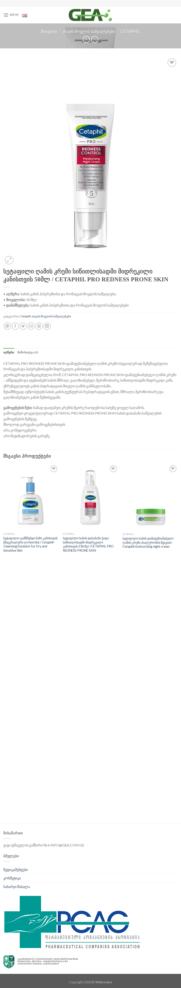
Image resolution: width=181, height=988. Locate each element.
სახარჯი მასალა (16, 886)
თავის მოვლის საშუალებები (89, 31)
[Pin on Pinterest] (39, 326)
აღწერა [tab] (8, 352)
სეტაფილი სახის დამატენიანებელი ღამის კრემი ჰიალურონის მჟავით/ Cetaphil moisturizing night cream (148, 542)
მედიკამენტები (15, 869)
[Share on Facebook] (15, 326)
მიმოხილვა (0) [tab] (27, 352)
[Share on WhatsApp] (7, 326)
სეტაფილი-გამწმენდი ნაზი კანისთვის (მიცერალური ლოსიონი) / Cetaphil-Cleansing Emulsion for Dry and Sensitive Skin (30, 544)
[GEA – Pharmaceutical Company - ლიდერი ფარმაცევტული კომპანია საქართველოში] (90, 15)
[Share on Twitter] (23, 326)
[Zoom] (9, 260)
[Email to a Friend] (31, 326)
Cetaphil (130, 31)
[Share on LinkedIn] (47, 326)
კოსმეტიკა (12, 878)
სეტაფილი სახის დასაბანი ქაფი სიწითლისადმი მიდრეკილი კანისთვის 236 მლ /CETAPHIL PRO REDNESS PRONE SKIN (88, 544)
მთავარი (49, 31)
